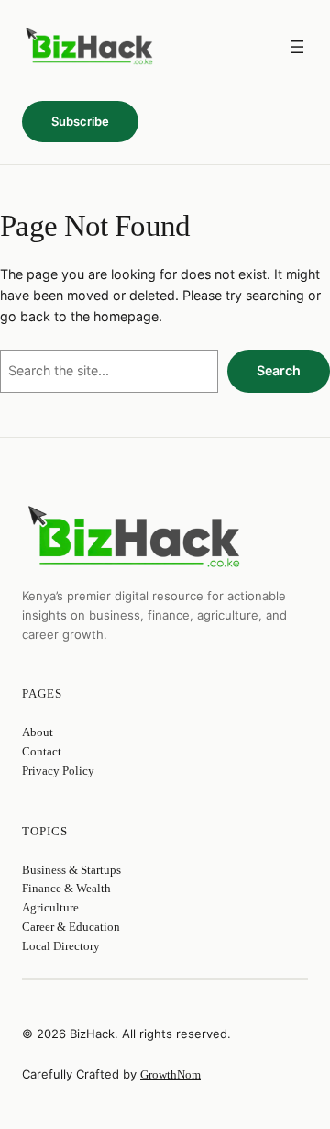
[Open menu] (297, 47)
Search (279, 370)
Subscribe (80, 121)
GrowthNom (170, 1074)
